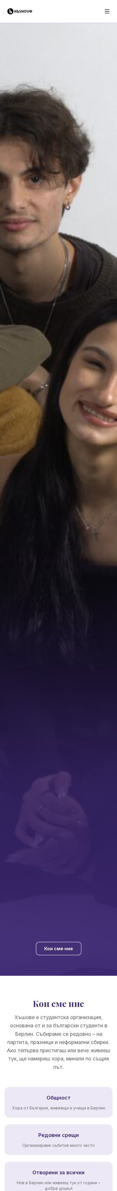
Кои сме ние (58, 948)
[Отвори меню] (107, 11)
